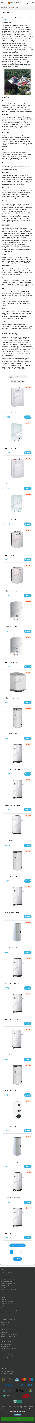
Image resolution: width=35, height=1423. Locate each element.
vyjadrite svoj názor (7, 1371)
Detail (28, 417)
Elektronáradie (5, 1346)
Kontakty (4, 1368)
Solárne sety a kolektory (8, 1289)
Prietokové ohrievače (7, 1279)
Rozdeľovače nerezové (8, 1303)
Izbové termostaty (6, 1281)
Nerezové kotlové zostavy (9, 1310)
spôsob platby (5, 1322)
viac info (21, 1411)
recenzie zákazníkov (7, 1373)
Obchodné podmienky (8, 1319)
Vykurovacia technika (8, 1270)
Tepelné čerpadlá (6, 1312)
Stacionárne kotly (6, 1277)
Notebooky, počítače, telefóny (10, 1357)
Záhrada (3, 1350)
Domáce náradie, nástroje (9, 1348)
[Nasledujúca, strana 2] (17, 1252)
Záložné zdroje (5, 1314)
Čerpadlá (3, 1297)
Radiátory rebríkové (7, 1301)
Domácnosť (4, 1352)
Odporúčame (16, 377)
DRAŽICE (5, 19)
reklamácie (4, 1324)
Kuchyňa (3, 1359)
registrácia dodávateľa (8, 1336)
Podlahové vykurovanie (8, 1283)
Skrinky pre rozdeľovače (8, 1308)
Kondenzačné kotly (6, 1273)
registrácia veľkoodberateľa (9, 1334)
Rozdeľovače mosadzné (8, 1305)
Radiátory (4, 1299)
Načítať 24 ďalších (18, 1245)
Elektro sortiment (6, 1344)
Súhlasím (17, 1419)
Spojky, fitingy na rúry (7, 1285)
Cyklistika (4, 1361)
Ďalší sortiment (6, 1341)
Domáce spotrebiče (7, 1355)
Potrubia (3, 1287)
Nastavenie (17, 1414)
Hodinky (3, 1363)
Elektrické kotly (5, 1275)
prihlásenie (4, 1332)
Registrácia (4, 1329)
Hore (18, 1259)
